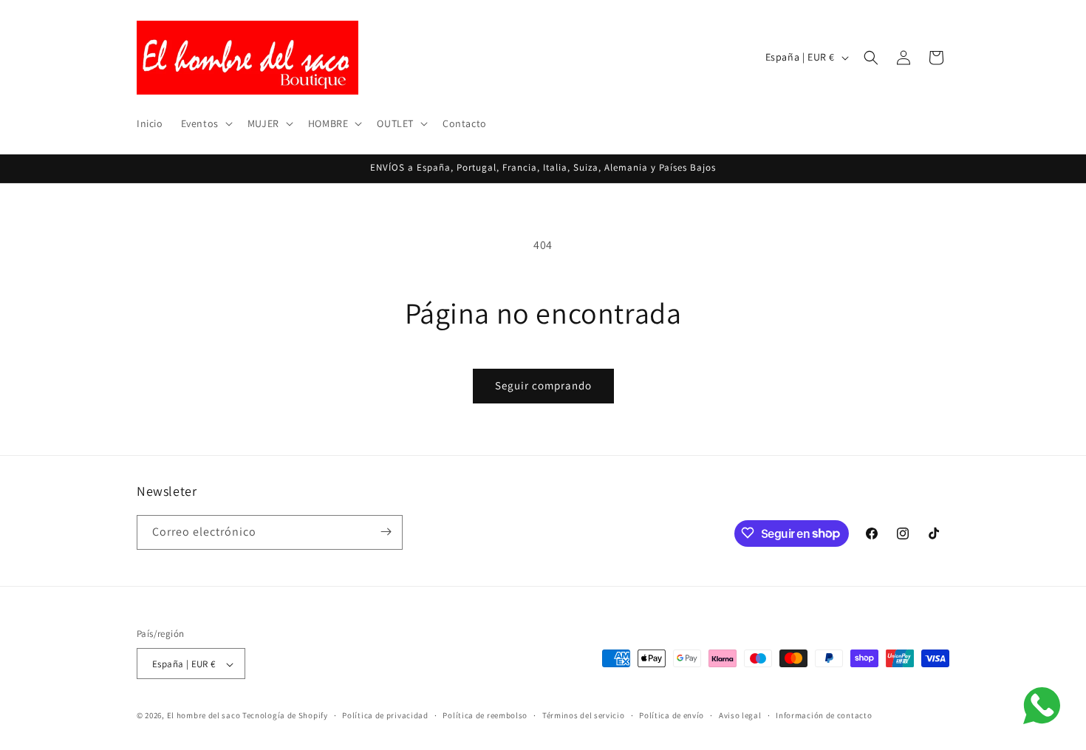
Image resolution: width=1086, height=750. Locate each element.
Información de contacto (824, 715)
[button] (205, 123)
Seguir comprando (543, 385)
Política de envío (671, 715)
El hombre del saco (204, 716)
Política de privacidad (385, 715)
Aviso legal (740, 715)
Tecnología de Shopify (285, 716)
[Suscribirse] (385, 531)
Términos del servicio (583, 715)
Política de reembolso (485, 715)
